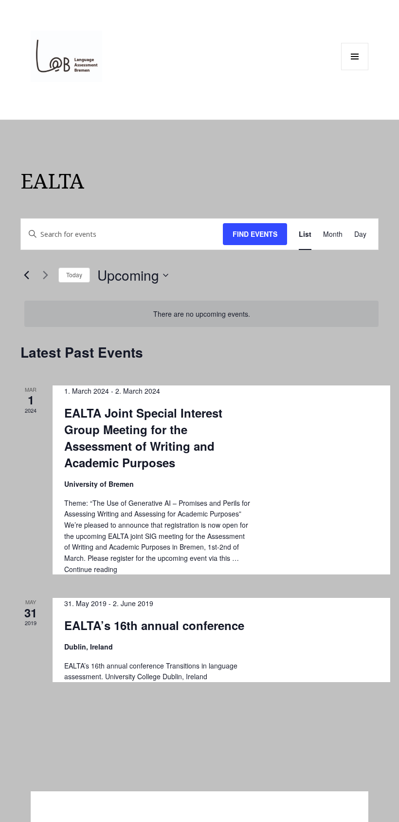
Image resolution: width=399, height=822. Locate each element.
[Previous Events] (26, 275)
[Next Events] (45, 275)
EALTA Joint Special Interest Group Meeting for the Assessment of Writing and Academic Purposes (143, 437)
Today (74, 274)
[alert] (201, 314)
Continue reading (90, 569)
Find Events (255, 234)
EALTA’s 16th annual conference (154, 625)
